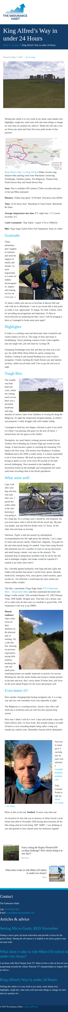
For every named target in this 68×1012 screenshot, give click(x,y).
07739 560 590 (11, 909)
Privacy (35, 1007)
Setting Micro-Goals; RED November (29, 928)
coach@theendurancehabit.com (20, 913)
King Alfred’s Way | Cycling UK (19, 172)
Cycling (31, 57)
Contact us (27, 1007)
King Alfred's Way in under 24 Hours (28, 980)
